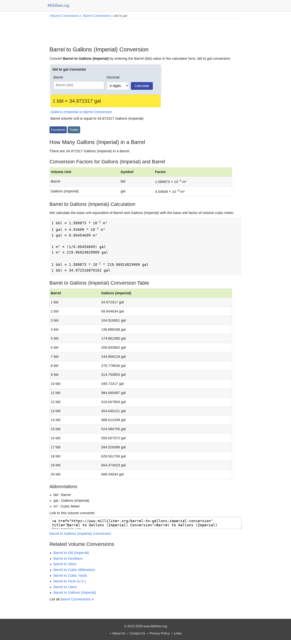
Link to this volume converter (72, 513)
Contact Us (137, 633)
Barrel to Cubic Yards (70, 576)
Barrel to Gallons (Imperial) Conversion (80, 534)
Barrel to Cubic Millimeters (74, 570)
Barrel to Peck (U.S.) (69, 581)
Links (178, 633)
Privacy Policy (160, 633)
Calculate (141, 86)
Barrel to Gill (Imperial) (71, 553)
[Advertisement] (145, 30)
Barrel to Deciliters (68, 558)
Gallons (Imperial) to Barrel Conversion (81, 112)
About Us (118, 633)
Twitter (74, 130)
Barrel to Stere (64, 564)
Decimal (113, 77)
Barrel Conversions (76, 599)
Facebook (58, 130)
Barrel (58, 77)
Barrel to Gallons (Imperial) (74, 593)
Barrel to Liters (65, 587)
